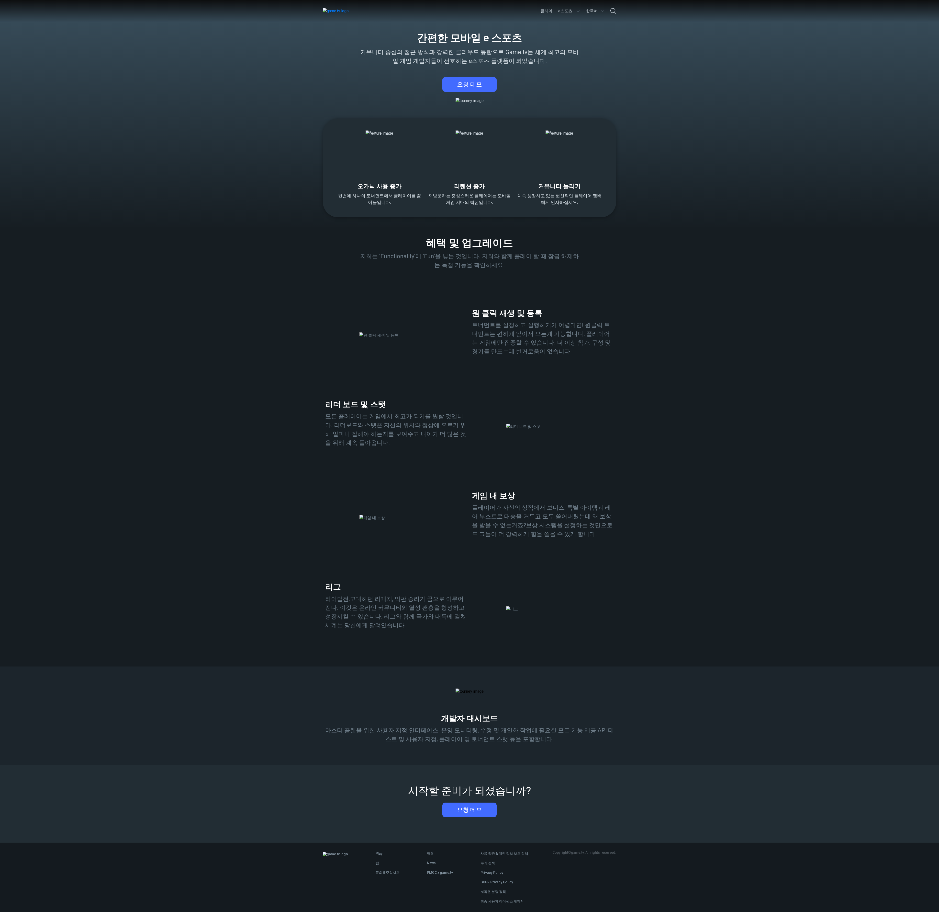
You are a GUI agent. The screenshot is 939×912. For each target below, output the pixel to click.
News (431, 863)
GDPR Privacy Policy (497, 882)
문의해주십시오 (388, 873)
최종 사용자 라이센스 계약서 (502, 901)
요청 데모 (469, 84)
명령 (430, 853)
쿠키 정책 (488, 863)
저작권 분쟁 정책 (493, 892)
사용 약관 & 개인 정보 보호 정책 (504, 853)
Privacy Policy (492, 873)
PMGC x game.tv (440, 873)
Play (379, 853)
